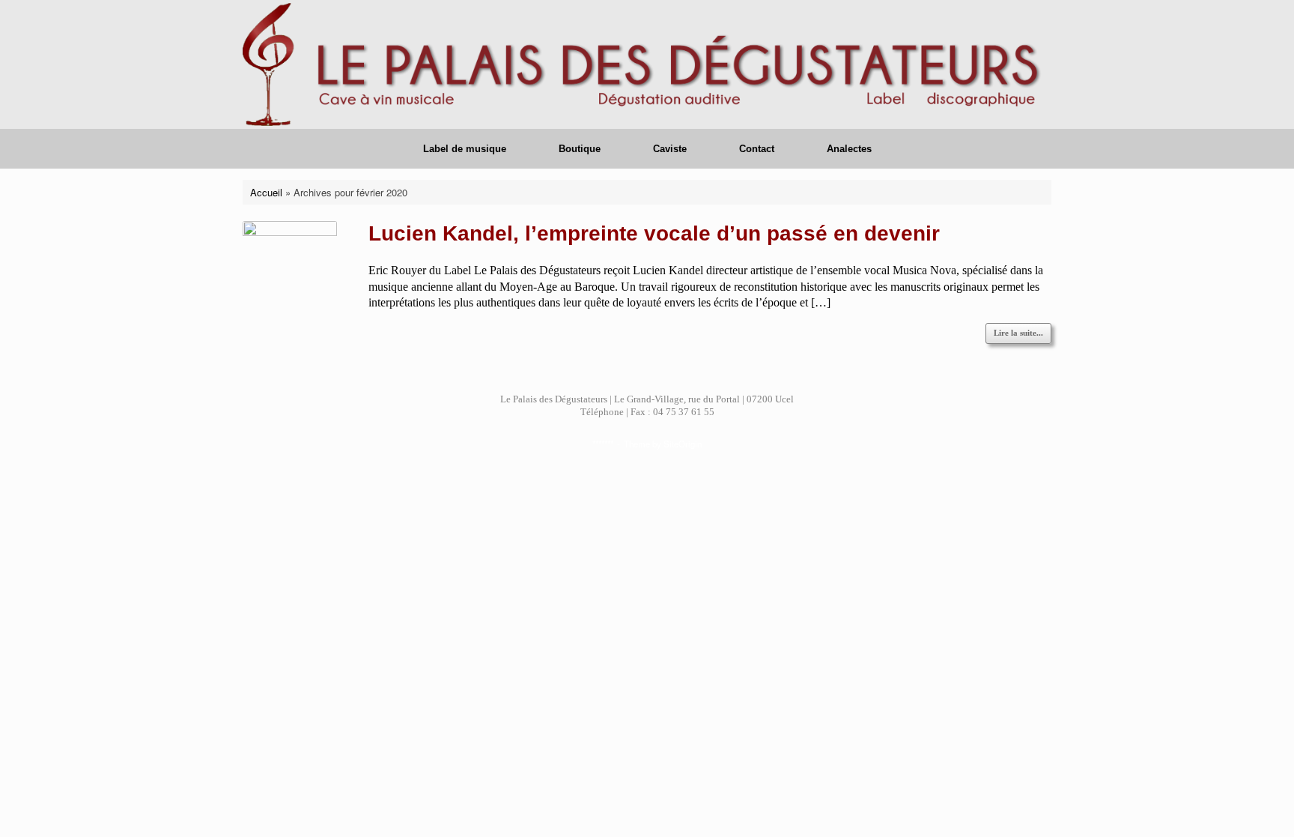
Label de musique (464, 148)
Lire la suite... (1018, 332)
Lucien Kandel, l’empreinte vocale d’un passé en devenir (654, 233)
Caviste (670, 148)
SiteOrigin (682, 444)
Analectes (849, 148)
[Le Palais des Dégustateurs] (647, 64)
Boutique (580, 148)
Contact (756, 148)
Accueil (266, 192)
